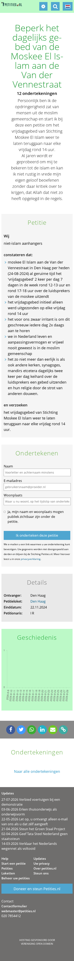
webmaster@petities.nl (18, 911)
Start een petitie (13, 863)
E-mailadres (13, 480)
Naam (8, 466)
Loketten (8, 873)
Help (4, 858)
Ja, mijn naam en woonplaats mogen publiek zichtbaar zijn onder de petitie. (36, 516)
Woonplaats (13, 495)
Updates (40, 858)
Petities (7, 868)
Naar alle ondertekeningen (37, 771)
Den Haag (38, 601)
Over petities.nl (45, 868)
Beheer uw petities (15, 878)
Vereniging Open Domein (37, 943)
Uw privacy (42, 863)
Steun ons (41, 873)
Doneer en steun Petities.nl (37, 888)
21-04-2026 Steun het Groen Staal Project (33, 829)
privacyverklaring (30, 559)
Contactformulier (14, 906)
